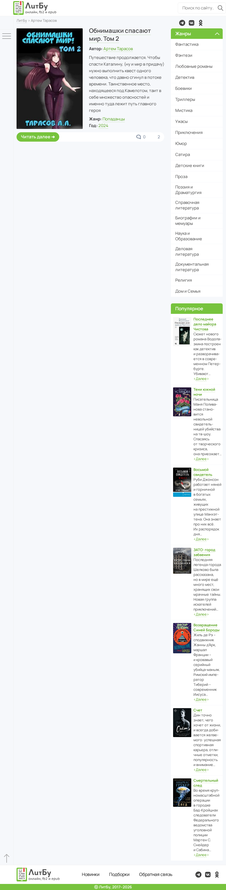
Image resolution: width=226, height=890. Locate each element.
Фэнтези (183, 55)
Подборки (119, 874)
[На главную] (35, 8)
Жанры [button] (183, 33)
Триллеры (185, 99)
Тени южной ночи (204, 392)
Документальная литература (192, 267)
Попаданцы (114, 119)
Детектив (184, 77)
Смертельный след (205, 783)
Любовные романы (193, 66)
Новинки (90, 874)
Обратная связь (156, 874)
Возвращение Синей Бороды (206, 627)
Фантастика (186, 44)
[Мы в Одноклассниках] (200, 22)
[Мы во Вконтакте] (191, 22)
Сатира (182, 154)
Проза (181, 176)
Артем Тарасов (118, 49)
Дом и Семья (187, 291)
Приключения (189, 132)
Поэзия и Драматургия (188, 189)
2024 (103, 125)
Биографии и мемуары (188, 220)
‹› (201, 378)
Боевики (183, 88)
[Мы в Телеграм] (182, 22)
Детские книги (189, 165)
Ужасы (181, 121)
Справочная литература (187, 205)
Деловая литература (187, 251)
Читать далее (35, 137)
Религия (183, 280)
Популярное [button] (189, 308)
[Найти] (220, 8)
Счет (197, 710)
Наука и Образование (188, 236)
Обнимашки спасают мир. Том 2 (120, 34)
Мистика (183, 110)
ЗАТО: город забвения (204, 552)
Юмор (181, 143)
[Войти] (6, 22)
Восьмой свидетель (202, 472)
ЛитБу (22, 20)
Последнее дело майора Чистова (204, 324)
